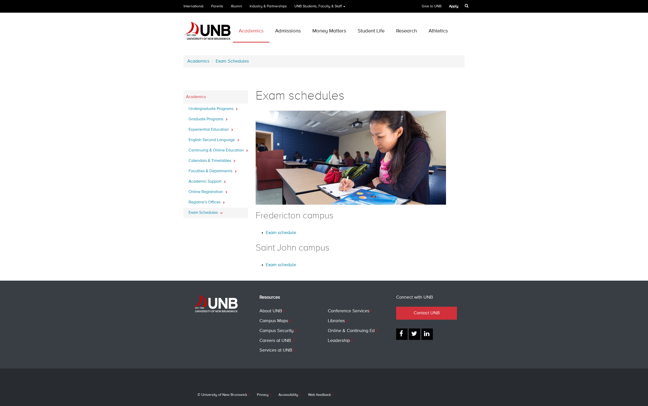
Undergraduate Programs (211, 109)
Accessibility (288, 395)
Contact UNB (427, 313)
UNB (318, 6)
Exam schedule (281, 232)
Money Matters (329, 31)
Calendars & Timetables (210, 161)
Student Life (371, 31)
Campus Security (276, 330)
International (194, 6)
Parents (217, 6)
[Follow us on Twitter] (414, 334)
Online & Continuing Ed (351, 330)
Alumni (236, 6)
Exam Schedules (232, 61)
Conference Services (348, 311)
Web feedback (319, 395)
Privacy (263, 395)
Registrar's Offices (205, 202)
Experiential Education (209, 130)
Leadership (339, 340)
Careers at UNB (275, 340)
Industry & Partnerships (268, 6)
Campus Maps (273, 321)
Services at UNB (275, 350)
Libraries (336, 321)
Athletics (438, 31)
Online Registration (206, 192)
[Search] (467, 6)
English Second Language (212, 140)
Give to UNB (431, 6)
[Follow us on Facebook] (402, 334)
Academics (251, 31)
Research (406, 31)
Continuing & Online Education (217, 150)
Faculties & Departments (211, 171)
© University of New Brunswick (222, 395)
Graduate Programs (206, 119)
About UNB (270, 311)
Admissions (288, 31)
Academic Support (205, 182)
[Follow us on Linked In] (427, 334)
